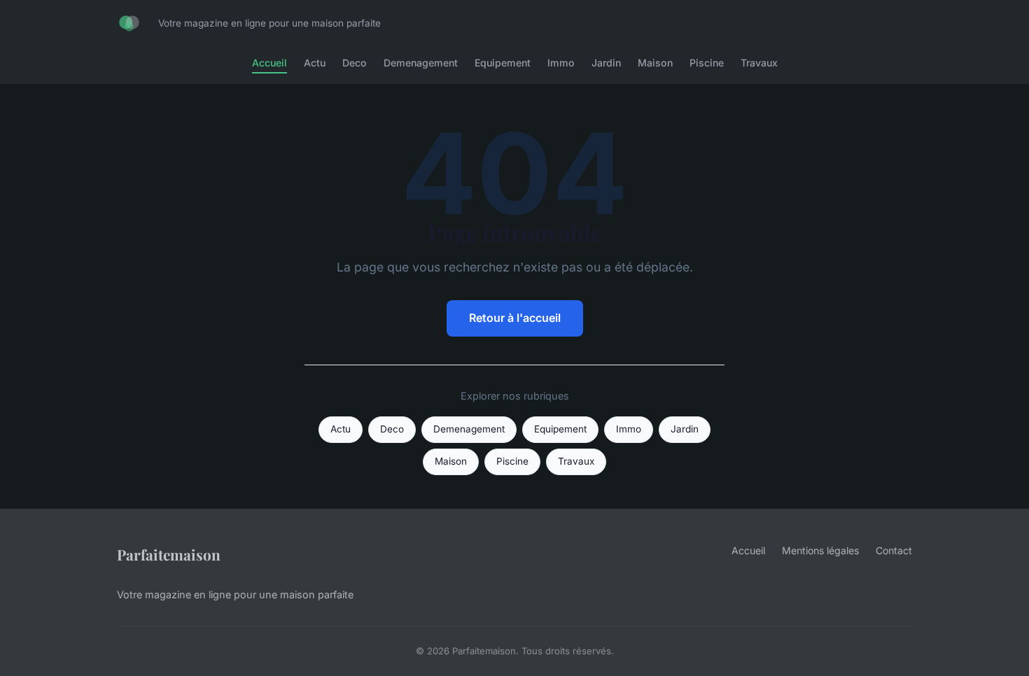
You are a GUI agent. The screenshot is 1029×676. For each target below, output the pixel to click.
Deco (354, 63)
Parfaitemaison (168, 554)
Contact (894, 550)
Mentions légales (820, 550)
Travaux (759, 63)
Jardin (606, 63)
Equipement (503, 63)
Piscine (707, 63)
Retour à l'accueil (515, 318)
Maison (655, 63)
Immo (561, 63)
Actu (315, 63)
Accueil (269, 63)
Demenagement (421, 63)
